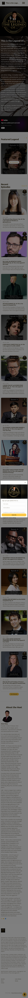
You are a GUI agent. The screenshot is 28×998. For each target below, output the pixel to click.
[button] (25, 482)
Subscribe (14, 515)
